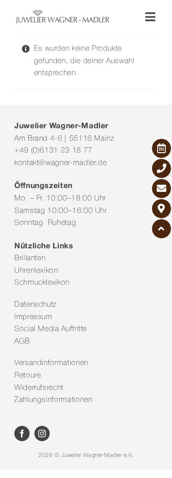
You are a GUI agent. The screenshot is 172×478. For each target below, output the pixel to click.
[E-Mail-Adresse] (161, 188)
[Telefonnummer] (161, 168)
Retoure (27, 375)
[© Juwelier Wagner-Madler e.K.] (62, 13)
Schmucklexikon (42, 282)
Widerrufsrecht (39, 388)
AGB (22, 341)
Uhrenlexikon (36, 270)
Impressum (33, 317)
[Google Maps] (161, 208)
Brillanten (29, 258)
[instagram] (42, 433)
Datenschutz (35, 304)
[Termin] (161, 148)
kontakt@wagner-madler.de (60, 163)
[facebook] (22, 433)
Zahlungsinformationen (53, 400)
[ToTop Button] (161, 228)
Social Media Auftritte (50, 329)
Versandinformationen (51, 363)
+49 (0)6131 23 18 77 (53, 150)
